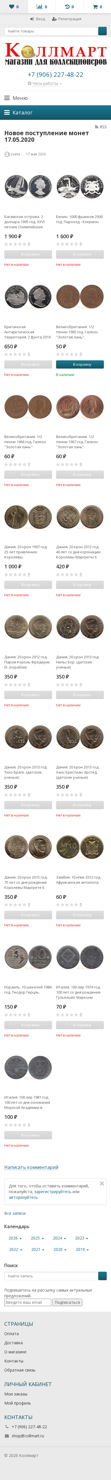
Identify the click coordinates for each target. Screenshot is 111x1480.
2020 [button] (59, 1249)
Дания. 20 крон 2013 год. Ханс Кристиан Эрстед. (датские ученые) (77, 772)
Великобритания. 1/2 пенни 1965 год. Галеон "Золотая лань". (77, 332)
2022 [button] (14, 1249)
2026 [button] (14, 1238)
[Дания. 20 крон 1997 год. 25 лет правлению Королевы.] (28, 517)
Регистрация (69, 18)
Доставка (13, 1342)
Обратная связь (20, 1370)
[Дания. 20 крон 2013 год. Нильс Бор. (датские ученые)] (80, 627)
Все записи (15, 1213)
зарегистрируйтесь (52, 1191)
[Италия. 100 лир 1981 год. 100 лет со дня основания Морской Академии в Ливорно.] (28, 1067)
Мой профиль (17, 1403)
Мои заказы (15, 1394)
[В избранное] (48, 264)
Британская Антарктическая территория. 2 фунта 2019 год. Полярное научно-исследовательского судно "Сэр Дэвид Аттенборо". (27, 332)
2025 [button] (36, 1238)
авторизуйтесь (23, 1197)
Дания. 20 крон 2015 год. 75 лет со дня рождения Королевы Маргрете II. (26, 882)
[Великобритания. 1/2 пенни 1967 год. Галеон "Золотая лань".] (80, 407)
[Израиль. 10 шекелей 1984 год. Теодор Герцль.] (28, 957)
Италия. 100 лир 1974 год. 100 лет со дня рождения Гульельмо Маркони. (78, 992)
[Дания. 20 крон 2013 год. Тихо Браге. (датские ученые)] (28, 737)
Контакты (13, 1361)
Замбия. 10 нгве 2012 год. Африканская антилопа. (78, 880)
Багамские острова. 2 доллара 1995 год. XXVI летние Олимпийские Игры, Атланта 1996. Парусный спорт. (24, 221)
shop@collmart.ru (28, 1435)
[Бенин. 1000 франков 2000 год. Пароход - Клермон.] (80, 187)
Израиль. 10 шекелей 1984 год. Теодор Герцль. (28, 989)
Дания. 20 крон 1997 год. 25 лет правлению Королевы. (26, 552)
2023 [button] (80, 1238)
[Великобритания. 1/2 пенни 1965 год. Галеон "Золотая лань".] (80, 297)
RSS (103, 127)
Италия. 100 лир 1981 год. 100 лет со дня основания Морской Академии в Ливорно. (27, 1102)
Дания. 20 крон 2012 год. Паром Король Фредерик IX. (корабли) (27, 662)
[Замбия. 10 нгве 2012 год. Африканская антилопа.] (80, 847)
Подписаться (67, 1302)
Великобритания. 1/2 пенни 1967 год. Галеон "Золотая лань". (77, 441)
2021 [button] (36, 1249)
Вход (40, 18)
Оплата (11, 1333)
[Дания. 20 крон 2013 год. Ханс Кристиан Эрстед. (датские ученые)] (80, 737)
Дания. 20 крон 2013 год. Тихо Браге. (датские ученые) (26, 772)
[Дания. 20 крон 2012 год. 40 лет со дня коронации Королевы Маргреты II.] (80, 517)
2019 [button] (81, 1249)
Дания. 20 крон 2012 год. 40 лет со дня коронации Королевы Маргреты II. (78, 552)
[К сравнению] (40, 264)
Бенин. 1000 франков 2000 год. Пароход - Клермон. (79, 219)
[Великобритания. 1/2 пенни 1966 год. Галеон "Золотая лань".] (28, 407)
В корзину (82, 364)
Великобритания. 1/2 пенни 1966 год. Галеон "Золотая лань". (25, 441)
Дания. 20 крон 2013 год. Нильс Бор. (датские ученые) (77, 662)
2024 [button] (58, 1238)
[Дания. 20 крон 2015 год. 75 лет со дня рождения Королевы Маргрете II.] (28, 847)
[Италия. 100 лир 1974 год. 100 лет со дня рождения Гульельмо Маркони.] (80, 957)
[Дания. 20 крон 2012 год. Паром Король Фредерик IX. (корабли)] (28, 627)
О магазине (15, 1351)
